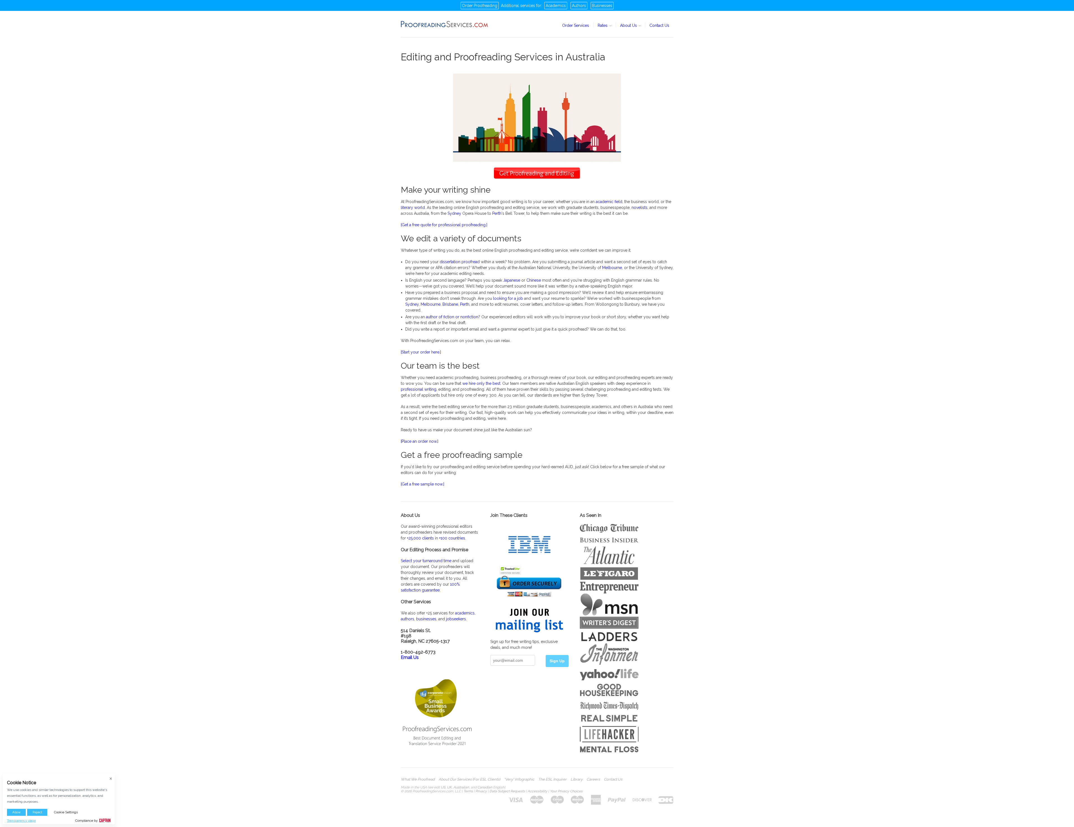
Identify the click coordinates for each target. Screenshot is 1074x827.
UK (449, 787)
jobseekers (456, 619)
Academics (556, 5)
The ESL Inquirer (552, 779)
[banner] (445, 24)
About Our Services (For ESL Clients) (469, 779)
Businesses (602, 5)
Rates (603, 25)
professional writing (418, 389)
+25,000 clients (420, 538)
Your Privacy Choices (566, 791)
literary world (413, 207)
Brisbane (450, 304)
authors (407, 619)
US (443, 787)
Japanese (511, 280)
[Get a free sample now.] (422, 484)
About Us (629, 25)
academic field (609, 201)
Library (577, 779)
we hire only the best (481, 383)
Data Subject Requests (507, 791)
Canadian (484, 787)
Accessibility (537, 791)
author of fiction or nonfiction (452, 317)
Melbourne (612, 267)
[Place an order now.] (419, 441)
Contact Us (659, 25)
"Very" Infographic (519, 779)
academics (465, 613)
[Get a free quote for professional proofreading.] (444, 225)
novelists (639, 207)
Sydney (454, 213)
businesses (426, 619)
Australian (461, 787)
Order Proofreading (479, 5)
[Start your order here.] (421, 352)
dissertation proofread (460, 262)
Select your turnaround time (426, 561)
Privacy (481, 791)
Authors (579, 5)
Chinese (533, 280)
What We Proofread (418, 779)
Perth (496, 213)
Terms (468, 791)
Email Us (410, 657)
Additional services (518, 5)
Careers (593, 779)
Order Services (575, 25)
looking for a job (508, 298)
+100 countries (452, 538)
